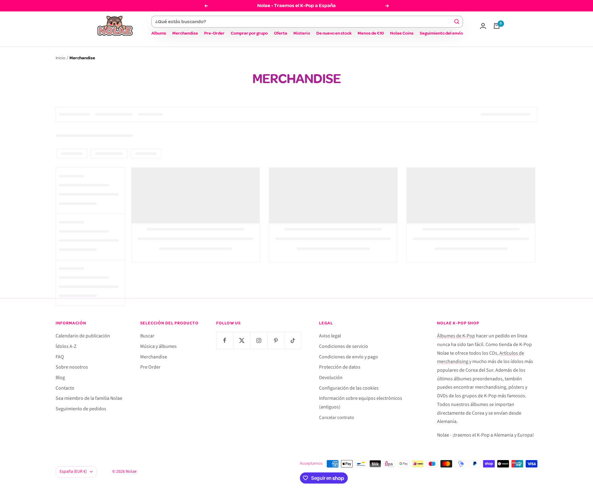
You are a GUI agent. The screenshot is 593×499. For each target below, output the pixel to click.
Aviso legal (330, 335)
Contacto (65, 388)
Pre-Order (214, 33)
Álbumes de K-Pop (456, 335)
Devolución (331, 377)
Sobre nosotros (72, 367)
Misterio (301, 33)
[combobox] (304, 22)
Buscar (147, 335)
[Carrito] (497, 26)
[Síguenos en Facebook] (224, 340)
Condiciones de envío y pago (348, 356)
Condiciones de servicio (343, 346)
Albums (158, 33)
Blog (60, 377)
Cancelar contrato (336, 417)
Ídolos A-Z (66, 346)
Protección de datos (339, 367)
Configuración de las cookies (349, 388)
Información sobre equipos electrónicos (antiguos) (360, 402)
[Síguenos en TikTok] (292, 340)
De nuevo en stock (333, 33)
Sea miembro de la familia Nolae (89, 398)
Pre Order (150, 367)
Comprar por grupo (249, 33)
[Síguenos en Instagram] (258, 340)
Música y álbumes (158, 346)
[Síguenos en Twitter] (241, 340)
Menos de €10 (371, 33)
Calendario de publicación (83, 335)
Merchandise (185, 33)
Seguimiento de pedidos (81, 408)
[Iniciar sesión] (483, 26)
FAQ (60, 356)
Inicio (60, 58)
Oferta (280, 33)
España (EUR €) (73, 471)
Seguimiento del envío (441, 33)
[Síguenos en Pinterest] (275, 340)
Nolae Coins (402, 33)
